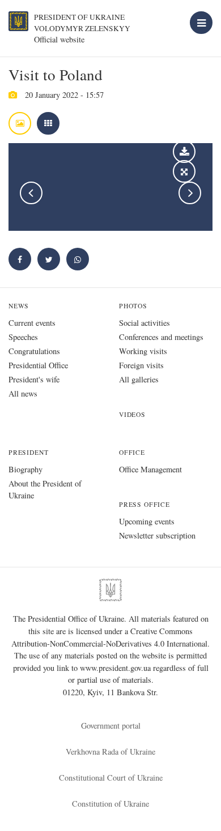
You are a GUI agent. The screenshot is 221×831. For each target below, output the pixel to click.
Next (189, 193)
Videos (132, 414)
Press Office (144, 504)
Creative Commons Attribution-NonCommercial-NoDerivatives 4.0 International (109, 637)
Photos (133, 306)
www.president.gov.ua (116, 667)
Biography (25, 469)
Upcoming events (147, 521)
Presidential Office (38, 365)
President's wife (34, 379)
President (28, 452)
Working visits (143, 351)
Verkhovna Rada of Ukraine (110, 751)
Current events (32, 322)
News (18, 306)
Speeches (23, 336)
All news (22, 393)
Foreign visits (141, 365)
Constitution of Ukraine (110, 803)
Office (132, 452)
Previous (31, 193)
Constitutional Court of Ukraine (111, 777)
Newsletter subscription (157, 535)
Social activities (144, 322)
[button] (48, 259)
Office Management (150, 469)
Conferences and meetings (161, 336)
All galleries (139, 379)
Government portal (111, 725)
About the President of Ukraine (45, 489)
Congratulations (34, 351)
